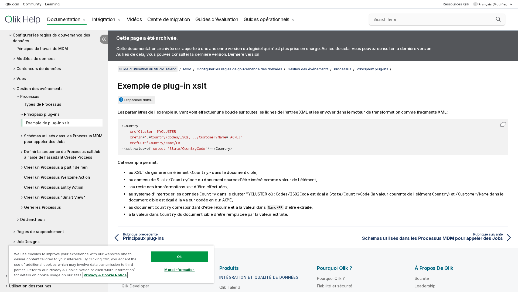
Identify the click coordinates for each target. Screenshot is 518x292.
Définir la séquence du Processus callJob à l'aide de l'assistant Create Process (62, 154)
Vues (21, 78)
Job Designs (27, 241)
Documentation (63, 19)
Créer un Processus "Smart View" (54, 197)
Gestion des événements (39, 88)
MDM (187, 69)
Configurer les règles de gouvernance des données (51, 38)
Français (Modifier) (493, 4)
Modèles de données (36, 58)
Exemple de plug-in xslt (47, 123)
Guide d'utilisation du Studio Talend (147, 69)
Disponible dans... (139, 100)
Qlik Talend (229, 287)
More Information (179, 269)
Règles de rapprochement (40, 231)
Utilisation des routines (30, 286)
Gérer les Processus (42, 207)
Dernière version (243, 54)
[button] (498, 19)
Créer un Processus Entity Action (53, 187)
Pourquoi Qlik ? (331, 278)
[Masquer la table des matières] (104, 39)
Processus (29, 96)
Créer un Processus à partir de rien (55, 167)
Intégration (103, 19)
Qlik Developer (135, 286)
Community (32, 4)
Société (422, 278)
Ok (179, 256)
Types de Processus (42, 104)
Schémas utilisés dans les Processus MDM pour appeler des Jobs (63, 139)
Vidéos (134, 19)
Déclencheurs (33, 219)
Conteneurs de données (38, 68)
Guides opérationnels (266, 19)
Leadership (425, 286)
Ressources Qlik (456, 4)
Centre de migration (168, 19)
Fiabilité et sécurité (334, 286)
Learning (52, 4)
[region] (111, 264)
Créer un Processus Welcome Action (57, 177)
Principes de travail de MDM (42, 48)
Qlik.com (12, 4)
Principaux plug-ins (41, 114)
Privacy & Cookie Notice (105, 275)
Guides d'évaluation (216, 19)
